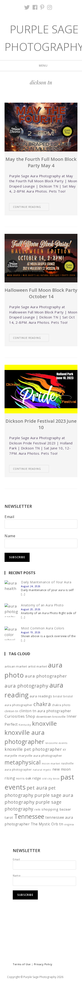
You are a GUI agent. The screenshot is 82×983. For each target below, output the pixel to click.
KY (64, 749)
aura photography (26, 685)
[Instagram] (50, 7)
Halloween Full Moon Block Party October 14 (41, 293)
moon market (51, 763)
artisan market (16, 666)
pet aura (37, 787)
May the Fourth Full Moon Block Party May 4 (41, 162)
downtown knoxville (51, 716)
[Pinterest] (42, 7)
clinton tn (11, 711)
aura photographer (46, 676)
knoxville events (56, 743)
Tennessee (29, 816)
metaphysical (23, 762)
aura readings (41, 696)
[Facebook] (35, 7)
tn (61, 824)
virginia (69, 824)
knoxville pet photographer (33, 749)
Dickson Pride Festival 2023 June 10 (41, 424)
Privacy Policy (43, 964)
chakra (42, 704)
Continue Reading (27, 207)
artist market (37, 666)
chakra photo (61, 705)
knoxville (44, 723)
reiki (37, 809)
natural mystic (42, 769)
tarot (9, 817)
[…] (23, 594)
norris (20, 778)
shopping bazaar (56, 809)
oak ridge (33, 778)
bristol (57, 696)
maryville (11, 756)
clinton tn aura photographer (45, 710)
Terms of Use (22, 964)
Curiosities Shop (20, 716)
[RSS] (56, 7)
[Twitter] (27, 7)
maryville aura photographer (40, 756)
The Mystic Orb (44, 824)
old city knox (51, 778)
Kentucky (25, 724)
